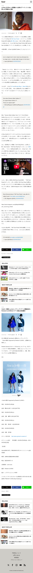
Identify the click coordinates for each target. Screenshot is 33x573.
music (3, 5)
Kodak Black (19, 86)
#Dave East (10, 253)
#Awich (3, 491)
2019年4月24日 (17, 61)
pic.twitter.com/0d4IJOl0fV (16, 237)
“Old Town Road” (15, 38)
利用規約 (16, 557)
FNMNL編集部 (11, 33)
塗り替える (13, 41)
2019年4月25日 (17, 239)
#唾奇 (7, 491)
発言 (30, 146)
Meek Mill (25, 86)
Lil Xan (13, 86)
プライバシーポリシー (16, 559)
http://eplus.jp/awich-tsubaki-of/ (18, 436)
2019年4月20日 (19, 198)
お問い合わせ (16, 555)
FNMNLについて (16, 553)
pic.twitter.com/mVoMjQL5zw (18, 196)
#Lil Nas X (4, 253)
